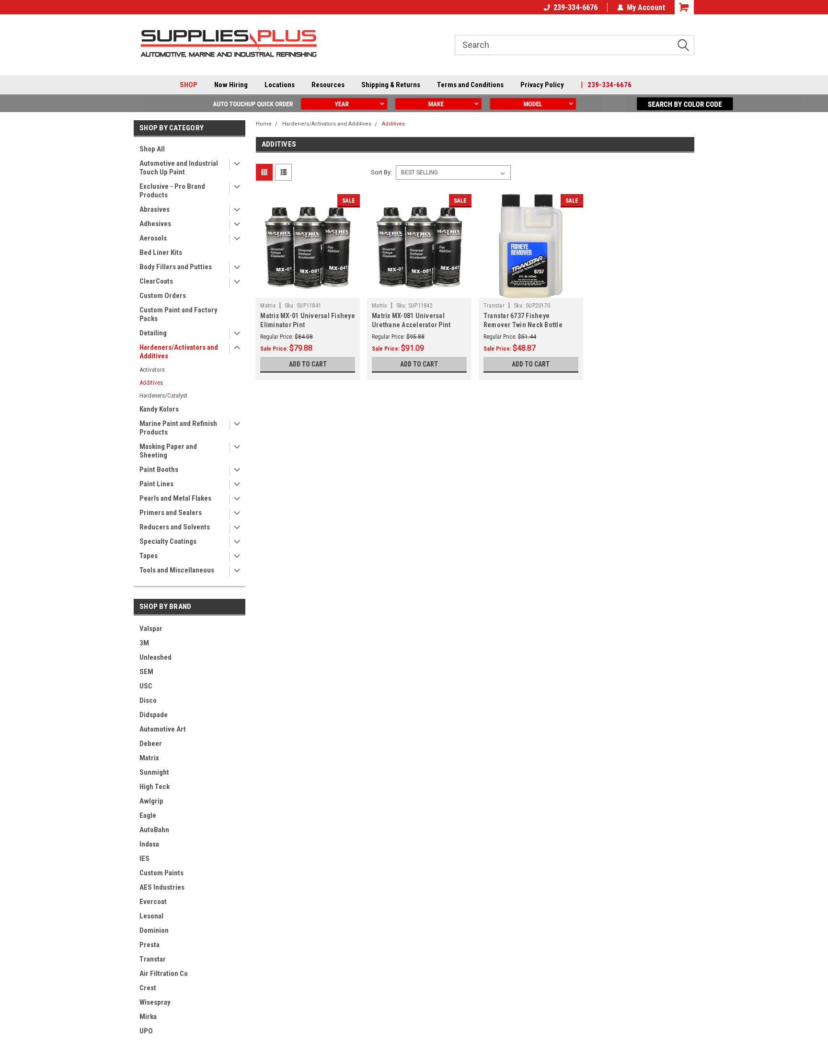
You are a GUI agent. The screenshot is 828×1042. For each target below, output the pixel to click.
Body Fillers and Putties (175, 267)
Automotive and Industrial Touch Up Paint (178, 167)
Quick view (307, 291)
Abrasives (154, 209)
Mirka (148, 1016)
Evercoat (153, 901)
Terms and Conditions (470, 84)
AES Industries (161, 887)
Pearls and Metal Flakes (175, 498)
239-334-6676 (575, 7)
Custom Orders (162, 295)
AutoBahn (154, 829)
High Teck (154, 786)
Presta (149, 944)
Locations (279, 84)
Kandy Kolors (159, 409)
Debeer (150, 743)
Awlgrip (151, 801)
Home (264, 124)
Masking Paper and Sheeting (168, 450)
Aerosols (153, 238)
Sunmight (154, 772)
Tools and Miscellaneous (176, 570)
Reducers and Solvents (174, 527)
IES (144, 858)
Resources (328, 84)
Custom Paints (161, 873)
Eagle (147, 815)
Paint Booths (158, 469)
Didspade (153, 714)
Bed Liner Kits (160, 252)
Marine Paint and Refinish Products (178, 427)
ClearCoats (156, 281)
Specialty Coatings (167, 541)
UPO (146, 1031)
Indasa (149, 844)
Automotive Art (162, 729)
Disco (148, 700)
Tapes (148, 555)
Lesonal (151, 916)
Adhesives (155, 223)
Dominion (154, 930)
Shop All (152, 149)
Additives (151, 382)
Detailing (153, 333)
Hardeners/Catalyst (163, 395)
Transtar (152, 959)
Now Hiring (231, 84)
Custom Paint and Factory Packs (178, 314)
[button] (310, 104)
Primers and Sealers (170, 512)
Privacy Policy (542, 84)
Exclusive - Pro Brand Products (172, 190)
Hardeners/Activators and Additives (178, 351)
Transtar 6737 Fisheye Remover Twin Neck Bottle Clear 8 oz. (523, 325)
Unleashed (155, 657)
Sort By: (381, 172)
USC (145, 686)
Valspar (150, 628)
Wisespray (155, 1002)
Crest (147, 988)
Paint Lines (156, 484)
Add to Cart (308, 364)
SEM (146, 671)
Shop (188, 84)
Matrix (149, 758)
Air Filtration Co (163, 973)
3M (144, 643)
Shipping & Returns (390, 84)
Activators (152, 369)
